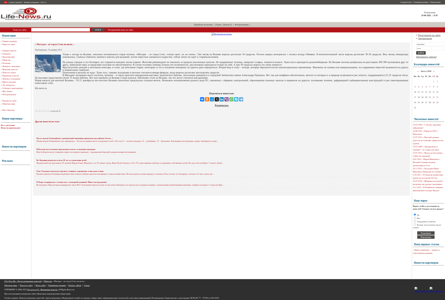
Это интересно (8, 85)
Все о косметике (8, 125)
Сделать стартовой (15, 2)
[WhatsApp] (231, 99)
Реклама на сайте (9, 100)
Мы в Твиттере (8, 110)
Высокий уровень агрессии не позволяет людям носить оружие (428, 140)
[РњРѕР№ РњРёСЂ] (212, 99)
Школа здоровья (9, 82)
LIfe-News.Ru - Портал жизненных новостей (23, 281)
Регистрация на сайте (429, 35)
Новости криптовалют (10, 127)
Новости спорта (9, 72)
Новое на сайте (8, 44)
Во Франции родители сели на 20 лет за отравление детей (61, 160)
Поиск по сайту (26, 285)
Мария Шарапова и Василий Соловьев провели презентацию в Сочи (426, 162)
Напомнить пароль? (426, 56)
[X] (217, 99)
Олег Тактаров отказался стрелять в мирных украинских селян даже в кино (70, 171)
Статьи (87, 285)
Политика (6, 63)
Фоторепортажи (242, 24)
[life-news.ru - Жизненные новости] (26, 19)
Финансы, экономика (11, 66)
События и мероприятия (12, 88)
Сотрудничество (406, 2)
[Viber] (226, 99)
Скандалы (6, 53)
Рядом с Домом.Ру (223, 24)
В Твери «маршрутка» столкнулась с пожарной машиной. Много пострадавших (72, 182)
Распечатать (222, 105)
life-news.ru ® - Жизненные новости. (42, 289)
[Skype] (236, 99)
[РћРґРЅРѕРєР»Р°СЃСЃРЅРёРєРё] (207, 99)
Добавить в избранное (31, 2)
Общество (6, 60)
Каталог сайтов (74, 285)
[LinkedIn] (222, 99)
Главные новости (9, 50)
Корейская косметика (203, 24)
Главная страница (9, 41)
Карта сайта (41, 285)
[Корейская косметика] (222, 34)
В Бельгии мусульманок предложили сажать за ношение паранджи (66, 149)
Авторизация (425, 38)
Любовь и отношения (11, 78)
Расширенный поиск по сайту (120, 29)
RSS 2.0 (43, 2)
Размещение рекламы (421, 2)
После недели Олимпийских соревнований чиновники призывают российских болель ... (75, 138)
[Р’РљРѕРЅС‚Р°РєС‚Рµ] (202, 99)
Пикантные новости (10, 75)
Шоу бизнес (7, 91)
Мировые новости (10, 69)
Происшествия (8, 56)
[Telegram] (241, 99)
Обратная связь (435, 2)
